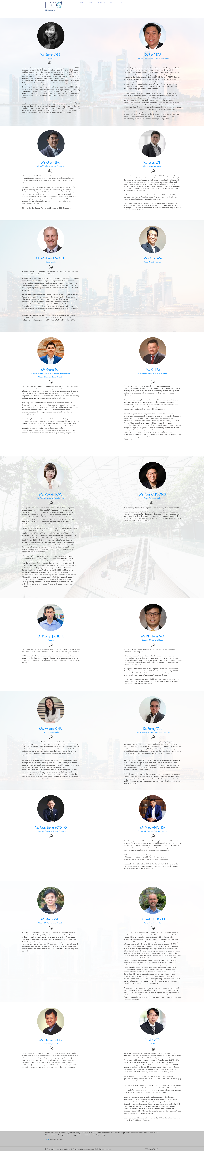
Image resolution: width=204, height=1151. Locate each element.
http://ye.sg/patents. (163, 119)
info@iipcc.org (98, 1135)
